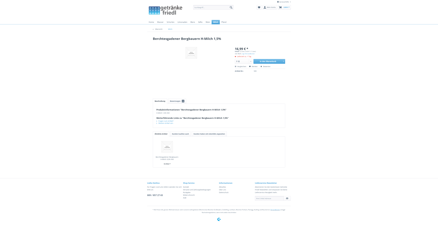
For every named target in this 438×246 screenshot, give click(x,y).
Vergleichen (241, 66)
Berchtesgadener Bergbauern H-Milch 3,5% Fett (167, 158)
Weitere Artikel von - (166, 123)
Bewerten (266, 66)
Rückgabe (186, 192)
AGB (184, 198)
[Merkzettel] (259, 7)
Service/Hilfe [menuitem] (284, 2)
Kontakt (186, 187)
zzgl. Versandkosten (248, 54)
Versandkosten (275, 210)
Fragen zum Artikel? (165, 121)
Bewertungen (177, 101)
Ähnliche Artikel (161, 134)
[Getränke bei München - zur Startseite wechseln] (165, 12)
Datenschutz (224, 192)
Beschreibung (160, 101)
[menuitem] (213, 7)
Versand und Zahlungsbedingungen (197, 190)
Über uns (222, 190)
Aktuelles (222, 187)
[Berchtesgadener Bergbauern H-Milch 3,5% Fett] (167, 147)
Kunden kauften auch (180, 134)
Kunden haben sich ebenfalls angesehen (209, 134)
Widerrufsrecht (189, 195)
